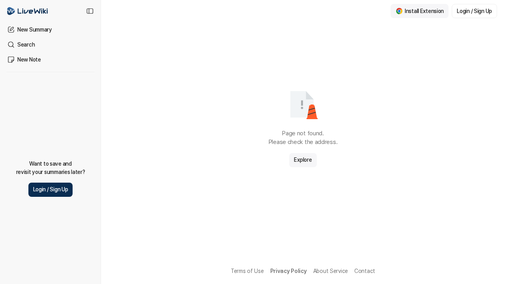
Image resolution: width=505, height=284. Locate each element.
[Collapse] (90, 11)
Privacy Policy (288, 271)
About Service (330, 271)
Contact (364, 271)
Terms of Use (247, 271)
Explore (303, 160)
